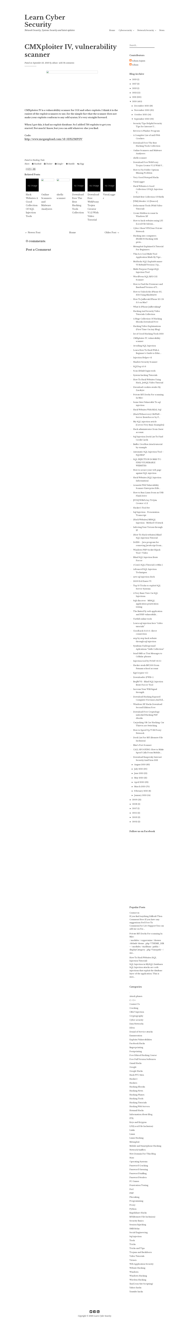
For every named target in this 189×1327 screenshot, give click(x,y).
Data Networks (136, 1024)
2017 (134, 84)
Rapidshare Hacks (138, 1213)
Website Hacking (137, 1268)
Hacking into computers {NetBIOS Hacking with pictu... (145, 239)
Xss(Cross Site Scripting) (141, 1284)
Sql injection (135, 1236)
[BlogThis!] (29, 169)
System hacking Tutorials (145, 375)
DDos (132, 1028)
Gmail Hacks (135, 1063)
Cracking (133, 1008)
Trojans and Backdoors (140, 1252)
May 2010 (139, 778)
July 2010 (138, 769)
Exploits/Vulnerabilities (140, 1039)
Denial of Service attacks (141, 1032)
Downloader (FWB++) (143, 677)
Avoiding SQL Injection (144, 346)
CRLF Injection (136, 1012)
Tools (132, 1240)
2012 (134, 93)
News (161, 30)
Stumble (71, 164)
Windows (133, 1272)
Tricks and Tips (137, 1248)
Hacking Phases (136, 1095)
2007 (134, 808)
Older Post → (112, 232)
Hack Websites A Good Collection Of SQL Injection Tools (32, 205)
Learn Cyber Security (45, 21)
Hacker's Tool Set (141, 508)
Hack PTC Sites (136, 1075)
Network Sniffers (137, 1150)
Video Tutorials (136, 1256)
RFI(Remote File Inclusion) (142, 1217)
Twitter (49, 164)
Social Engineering (138, 1232)
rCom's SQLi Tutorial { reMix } (148, 565)
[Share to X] (32, 169)
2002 (135, 822)
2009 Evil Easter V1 (142, 581)
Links (132, 1130)
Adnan (135, 65)
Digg (81, 164)
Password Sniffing (138, 1173)
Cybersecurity (125, 30)
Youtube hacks (136, 1291)
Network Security (145, 30)
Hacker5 (133, 1079)
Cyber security (136, 1020)
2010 (134, 101)
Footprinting (135, 1051)
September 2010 (142, 119)
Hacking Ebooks (137, 1087)
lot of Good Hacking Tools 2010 (148, 334)
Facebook (37, 164)
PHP (131, 1193)
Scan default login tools (144, 371)
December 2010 (142, 106)
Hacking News (136, 1091)
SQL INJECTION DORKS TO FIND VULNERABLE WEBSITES (147, 462)
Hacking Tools (38, 160)
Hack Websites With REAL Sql (147, 410)
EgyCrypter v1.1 (140, 673)
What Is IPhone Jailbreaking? (147, 307)
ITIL (131, 1118)
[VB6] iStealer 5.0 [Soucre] (145, 201)
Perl (131, 1189)
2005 (135, 813)
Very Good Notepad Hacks (146, 177)
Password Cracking (138, 1165)
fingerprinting (136, 1047)
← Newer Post (32, 232)
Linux (132, 1134)
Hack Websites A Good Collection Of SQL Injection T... (148, 189)
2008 (135, 804)
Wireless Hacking (137, 1280)
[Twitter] (91, 1311)
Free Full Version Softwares (142, 1059)
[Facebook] (94, 1311)
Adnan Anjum (138, 61)
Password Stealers (138, 1177)
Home (112, 30)
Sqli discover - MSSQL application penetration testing (145, 603)
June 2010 (139, 773)
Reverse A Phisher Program (146, 131)
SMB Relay (134, 1228)
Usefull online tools (142, 619)
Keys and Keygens (138, 1122)
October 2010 (141, 114)
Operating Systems (138, 1161)
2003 (135, 817)
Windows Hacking (138, 1276)
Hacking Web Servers (139, 1106)
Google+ (60, 164)
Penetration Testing (138, 1185)
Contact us (134, 913)
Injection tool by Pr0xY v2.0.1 (147, 661)
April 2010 (139, 782)
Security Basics (136, 1221)
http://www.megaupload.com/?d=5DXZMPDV (53, 139)
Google (132, 1067)
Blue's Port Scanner (142, 745)
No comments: (68, 63)
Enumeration (135, 1035)
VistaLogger (139, 182)
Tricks (132, 1244)
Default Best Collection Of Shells (148, 197)
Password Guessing (138, 1169)
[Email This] (27, 169)
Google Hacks (136, 1071)
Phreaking (134, 1197)
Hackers (133, 1083)
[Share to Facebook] (34, 169)
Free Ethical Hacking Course (143, 1055)
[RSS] (98, 1311)
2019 (134, 79)
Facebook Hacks (137, 1043)
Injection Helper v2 (142, 357)
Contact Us (134, 1004)
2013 (134, 88)
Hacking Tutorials (138, 1102)
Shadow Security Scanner (145, 362)
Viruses (133, 1260)
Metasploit (134, 1142)
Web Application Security (141, 1264)
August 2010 (140, 764)
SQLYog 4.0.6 (139, 366)
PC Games (134, 1181)
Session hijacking (137, 1224)
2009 (135, 800)
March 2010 (140, 786)
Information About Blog (140, 1114)
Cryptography (136, 1016)
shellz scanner (140, 158)
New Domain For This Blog (142, 1154)
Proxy (132, 1205)
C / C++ (132, 1000)
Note (131, 1158)
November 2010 (142, 110)
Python (132, 1209)
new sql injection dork (144, 577)
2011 (134, 97)
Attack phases (135, 996)
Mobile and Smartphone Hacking (145, 1146)
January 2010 (140, 795)
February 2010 (141, 791)
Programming (136, 1201)
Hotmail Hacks (136, 1110)
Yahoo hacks (135, 1287)
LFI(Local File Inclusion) (141, 1126)
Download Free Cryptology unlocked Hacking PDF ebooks (146, 715)
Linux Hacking (136, 1138)
